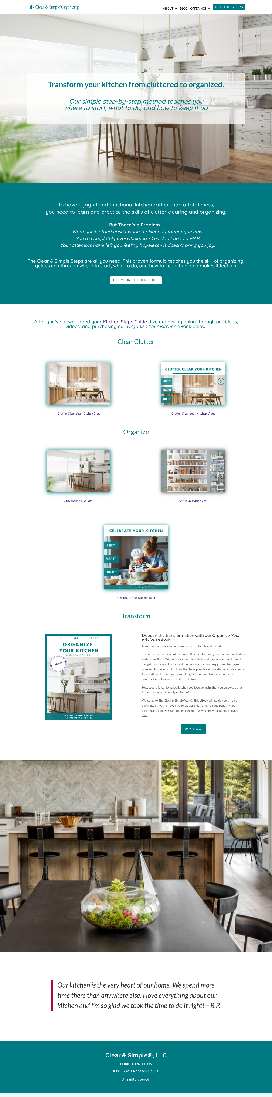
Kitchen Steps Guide (125, 322)
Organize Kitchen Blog (78, 500)
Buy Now (193, 729)
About (168, 8)
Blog (184, 8)
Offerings (198, 8)
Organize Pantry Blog (193, 500)
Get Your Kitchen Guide (136, 280)
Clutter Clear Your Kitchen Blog (79, 413)
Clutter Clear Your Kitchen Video (193, 413)
